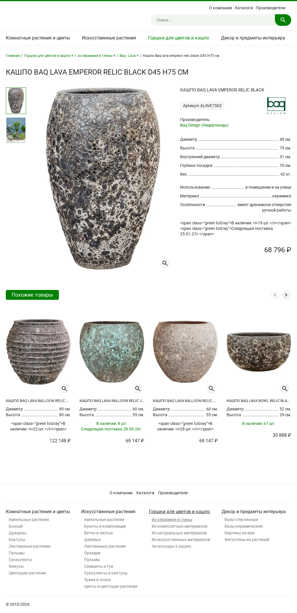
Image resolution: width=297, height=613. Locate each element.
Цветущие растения (27, 573)
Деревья (92, 539)
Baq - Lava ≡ (129, 56)
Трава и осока (97, 579)
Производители (270, 8)
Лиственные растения (29, 546)
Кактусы (17, 539)
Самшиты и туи (98, 566)
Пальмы (17, 553)
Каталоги (244, 8)
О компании (220, 8)
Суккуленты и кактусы (106, 573)
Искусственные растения (109, 38)
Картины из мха (239, 533)
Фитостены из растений (246, 539)
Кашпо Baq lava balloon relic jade (111, 401)
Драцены (17, 533)
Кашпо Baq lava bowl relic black (259, 401)
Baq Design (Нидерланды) (204, 125)
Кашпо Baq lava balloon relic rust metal (185, 401)
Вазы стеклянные (241, 519)
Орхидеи (92, 553)
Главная (13, 56)
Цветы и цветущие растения (110, 586)
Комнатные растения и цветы (38, 38)
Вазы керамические (243, 526)
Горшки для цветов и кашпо (178, 38)
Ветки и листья (98, 533)
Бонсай (16, 526)
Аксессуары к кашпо (171, 546)
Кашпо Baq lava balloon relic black (38, 401)
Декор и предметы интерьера (253, 38)
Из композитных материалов (179, 526)
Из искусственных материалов (181, 539)
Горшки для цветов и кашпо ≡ (48, 56)
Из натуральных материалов (179, 533)
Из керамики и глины (172, 519)
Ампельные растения (29, 519)
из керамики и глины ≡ (96, 56)
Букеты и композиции (105, 526)
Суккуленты (20, 559)
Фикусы (16, 566)
